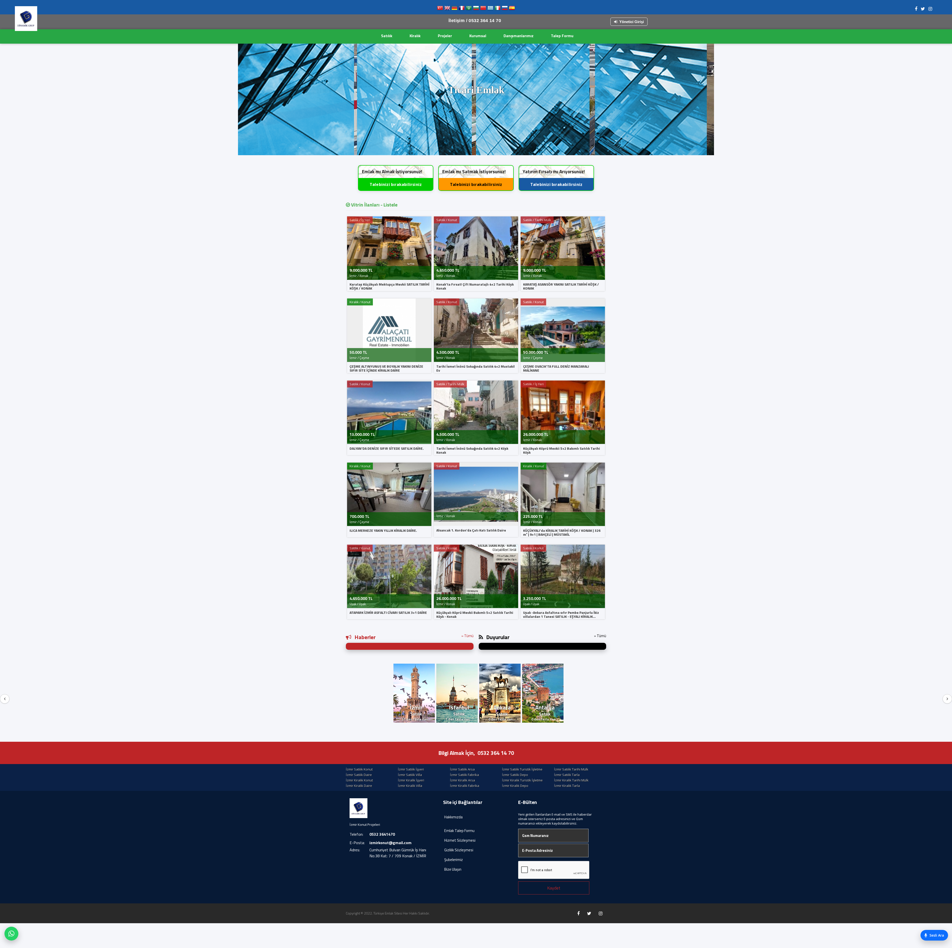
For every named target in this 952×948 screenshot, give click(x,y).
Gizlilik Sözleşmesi (458, 850)
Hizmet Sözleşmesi (460, 840)
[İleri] (947, 699)
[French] (462, 9)
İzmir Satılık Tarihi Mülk (571, 769)
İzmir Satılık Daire (359, 774)
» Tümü (467, 636)
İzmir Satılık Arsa (462, 769)
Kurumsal (477, 36)
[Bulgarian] (476, 9)
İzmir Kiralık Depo (515, 785)
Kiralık (415, 36)
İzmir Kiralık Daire (359, 785)
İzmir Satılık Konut (359, 769)
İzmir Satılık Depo (515, 774)
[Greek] (490, 9)
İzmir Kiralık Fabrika (464, 785)
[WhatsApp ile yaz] (11, 934)
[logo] (26, 18)
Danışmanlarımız (519, 36)
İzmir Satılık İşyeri (411, 769)
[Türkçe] (440, 9)
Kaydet (553, 888)
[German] (454, 9)
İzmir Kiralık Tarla (567, 785)
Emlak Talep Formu (459, 830)
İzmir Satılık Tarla (567, 774)
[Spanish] (512, 9)
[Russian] (505, 9)
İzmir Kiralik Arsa (462, 780)
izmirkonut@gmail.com (390, 843)
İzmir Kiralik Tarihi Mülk (571, 780)
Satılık (386, 36)
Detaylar (477, 146)
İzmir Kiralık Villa (410, 785)
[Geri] (4, 699)
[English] (447, 9)
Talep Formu (562, 36)
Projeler (445, 36)
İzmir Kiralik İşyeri (411, 780)
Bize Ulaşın (452, 869)
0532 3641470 (382, 834)
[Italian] (498, 9)
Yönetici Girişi (631, 22)
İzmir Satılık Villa (410, 774)
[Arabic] (469, 9)
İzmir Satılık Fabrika (464, 774)
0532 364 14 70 (495, 753)
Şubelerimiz (453, 859)
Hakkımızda (453, 817)
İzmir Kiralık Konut (359, 780)
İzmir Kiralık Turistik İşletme (522, 780)
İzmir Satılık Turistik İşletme (522, 769)
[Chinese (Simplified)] (483, 9)
